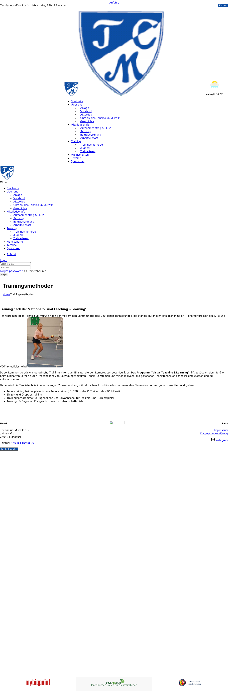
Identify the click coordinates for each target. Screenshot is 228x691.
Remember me (37, 271)
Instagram (221, 440)
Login (3, 260)
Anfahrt (114, 2)
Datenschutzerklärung (214, 433)
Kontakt (223, 5)
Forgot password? (11, 271)
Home (6, 294)
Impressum (221, 430)
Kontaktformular (9, 449)
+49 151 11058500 (22, 442)
